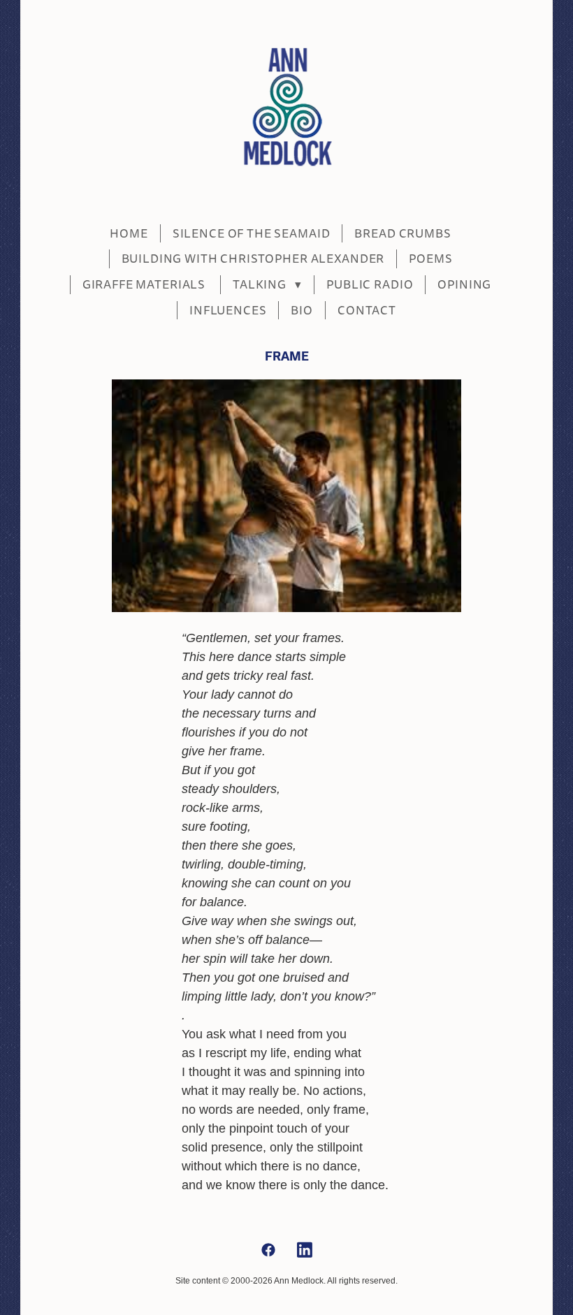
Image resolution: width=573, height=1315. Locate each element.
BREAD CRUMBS (402, 234)
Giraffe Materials (145, 285)
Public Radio (369, 285)
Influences (228, 311)
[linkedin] (304, 1251)
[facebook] (268, 1251)
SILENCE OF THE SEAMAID (252, 234)
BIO (302, 311)
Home (128, 234)
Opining (464, 285)
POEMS (430, 259)
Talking (267, 285)
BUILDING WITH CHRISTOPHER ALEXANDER (253, 259)
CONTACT (367, 311)
